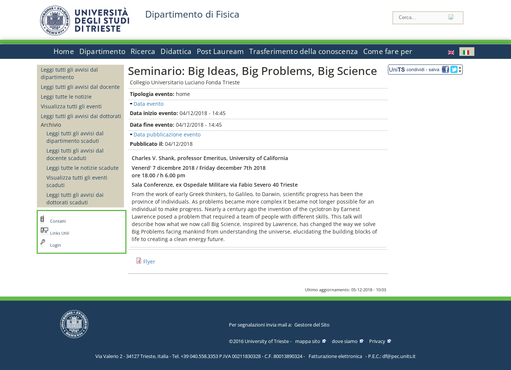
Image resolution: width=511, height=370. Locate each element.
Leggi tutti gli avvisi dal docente (80, 86)
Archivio (51, 124)
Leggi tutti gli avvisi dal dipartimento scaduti (75, 137)
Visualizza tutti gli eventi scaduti (76, 181)
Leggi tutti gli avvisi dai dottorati (81, 116)
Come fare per (387, 51)
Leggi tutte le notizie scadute (82, 167)
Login (55, 245)
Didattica (176, 51)
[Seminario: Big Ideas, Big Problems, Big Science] (466, 51)
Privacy (377, 341)
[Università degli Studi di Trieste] (84, 33)
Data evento (148, 103)
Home (63, 51)
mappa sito (307, 341)
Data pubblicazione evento (167, 134)
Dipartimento (102, 51)
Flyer (149, 261)
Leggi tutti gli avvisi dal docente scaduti (75, 154)
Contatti (58, 221)
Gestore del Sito (312, 324)
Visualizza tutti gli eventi (71, 106)
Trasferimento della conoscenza (303, 51)
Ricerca (143, 51)
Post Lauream (220, 51)
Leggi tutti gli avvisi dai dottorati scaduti (75, 198)
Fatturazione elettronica (335, 356)
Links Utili (59, 233)
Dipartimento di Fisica (192, 14)
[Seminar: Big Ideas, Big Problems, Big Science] (451, 51)
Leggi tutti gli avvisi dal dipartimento (69, 73)
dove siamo (345, 341)
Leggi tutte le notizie (66, 96)
